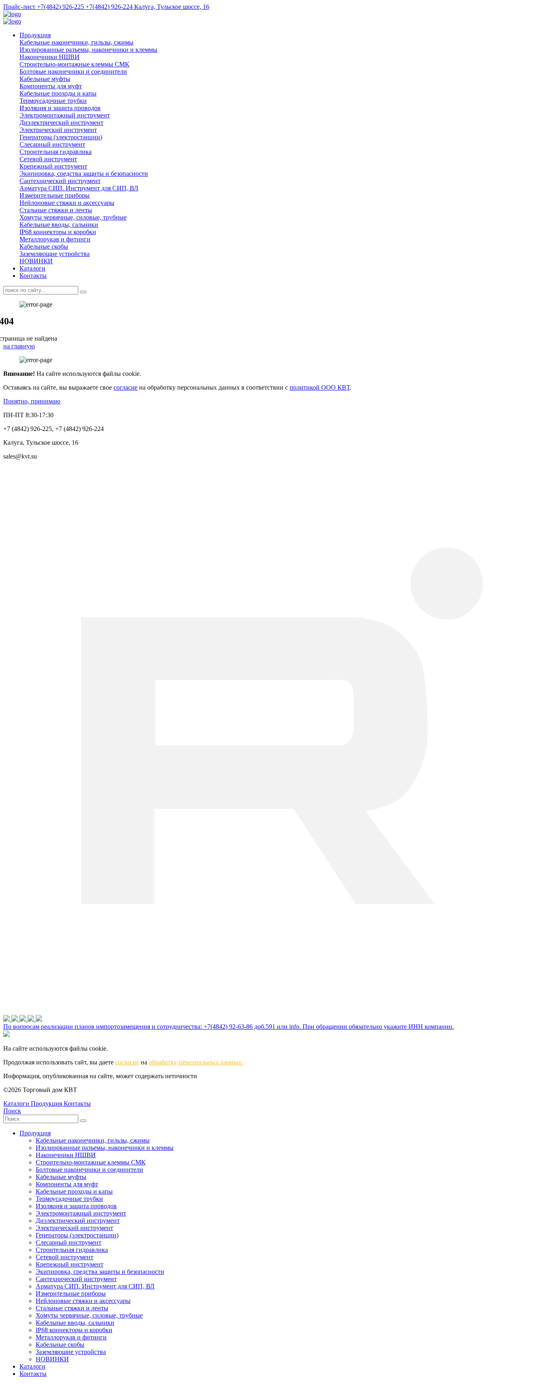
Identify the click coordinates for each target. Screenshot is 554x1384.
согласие (125, 387)
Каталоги (32, 268)
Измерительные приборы (54, 195)
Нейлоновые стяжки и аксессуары (66, 202)
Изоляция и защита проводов (60, 107)
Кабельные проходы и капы (58, 93)
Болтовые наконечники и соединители (73, 71)
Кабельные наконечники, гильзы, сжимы (76, 42)
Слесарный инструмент (52, 144)
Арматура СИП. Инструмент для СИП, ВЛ (78, 188)
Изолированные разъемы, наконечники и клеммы (88, 49)
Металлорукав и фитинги (54, 239)
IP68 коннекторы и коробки (57, 231)
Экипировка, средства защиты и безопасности (83, 173)
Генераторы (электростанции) (60, 137)
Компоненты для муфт (50, 86)
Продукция (35, 35)
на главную (19, 346)
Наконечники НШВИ (49, 56)
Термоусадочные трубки (53, 100)
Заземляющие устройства (54, 253)
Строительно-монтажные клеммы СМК (74, 64)
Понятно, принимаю (31, 401)
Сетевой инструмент (48, 159)
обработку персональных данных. (196, 1062)
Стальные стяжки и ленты (55, 210)
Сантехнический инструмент (60, 180)
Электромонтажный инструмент (64, 115)
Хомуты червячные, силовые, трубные (73, 217)
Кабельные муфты (44, 78)
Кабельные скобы (43, 246)
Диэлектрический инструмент (61, 122)
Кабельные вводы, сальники (58, 224)
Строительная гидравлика (55, 151)
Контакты (33, 275)
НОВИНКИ (36, 261)
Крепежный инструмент (53, 166)
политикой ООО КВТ (320, 387)
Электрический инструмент (58, 129)
